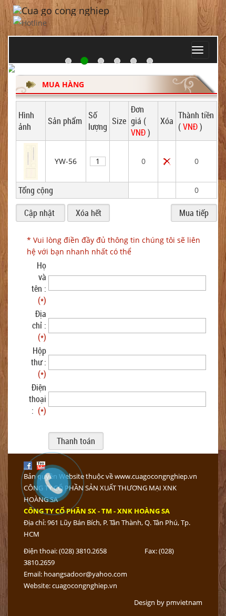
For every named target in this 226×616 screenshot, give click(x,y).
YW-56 (66, 161)
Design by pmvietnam (168, 602)
